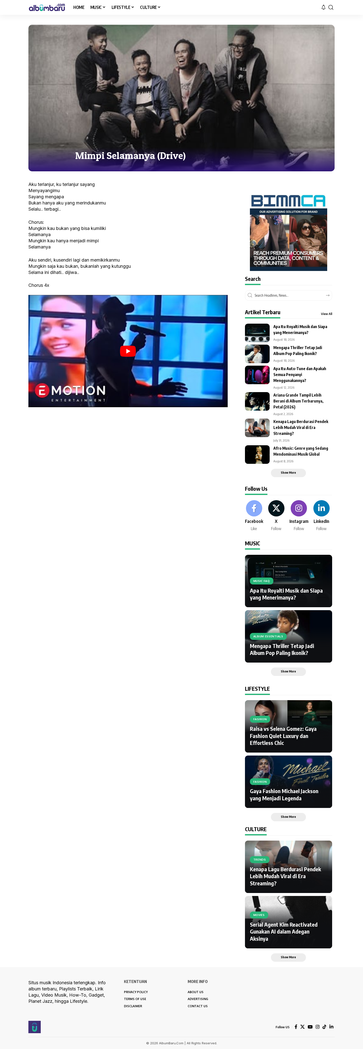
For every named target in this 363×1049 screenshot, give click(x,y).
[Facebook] (254, 516)
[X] (276, 516)
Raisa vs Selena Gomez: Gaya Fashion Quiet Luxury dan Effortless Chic (283, 735)
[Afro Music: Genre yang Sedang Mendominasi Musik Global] (257, 454)
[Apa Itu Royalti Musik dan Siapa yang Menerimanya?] (257, 333)
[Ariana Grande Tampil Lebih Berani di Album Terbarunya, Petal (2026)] (257, 401)
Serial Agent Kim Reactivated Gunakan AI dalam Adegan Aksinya (284, 931)
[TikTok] (324, 1027)
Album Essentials (268, 636)
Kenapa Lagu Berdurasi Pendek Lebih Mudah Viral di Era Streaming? (300, 427)
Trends (259, 859)
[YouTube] (310, 1027)
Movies (259, 915)
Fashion (260, 719)
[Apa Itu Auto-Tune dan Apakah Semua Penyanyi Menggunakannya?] (257, 375)
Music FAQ (261, 581)
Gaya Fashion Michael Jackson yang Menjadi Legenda (284, 794)
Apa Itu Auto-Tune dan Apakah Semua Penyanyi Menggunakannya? (299, 374)
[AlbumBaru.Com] (46, 7)
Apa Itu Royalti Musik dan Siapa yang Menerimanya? (286, 594)
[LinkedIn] (321, 516)
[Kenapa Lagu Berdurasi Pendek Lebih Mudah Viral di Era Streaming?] (257, 428)
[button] (330, 7)
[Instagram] (298, 516)
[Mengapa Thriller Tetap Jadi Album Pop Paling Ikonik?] (257, 354)
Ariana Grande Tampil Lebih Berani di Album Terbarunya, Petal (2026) (298, 401)
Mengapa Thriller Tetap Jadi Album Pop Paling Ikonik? (282, 649)
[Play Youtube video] (128, 351)
